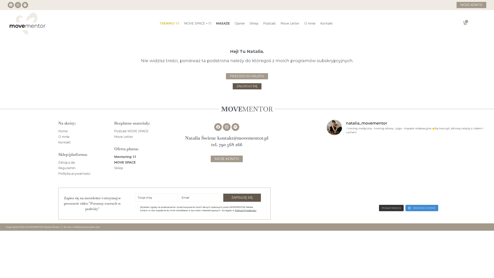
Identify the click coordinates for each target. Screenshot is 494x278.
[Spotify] (25, 5)
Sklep (254, 23)
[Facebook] (11, 5)
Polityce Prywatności (245, 210)
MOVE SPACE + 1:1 (197, 23)
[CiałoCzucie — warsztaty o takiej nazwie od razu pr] (409, 187)
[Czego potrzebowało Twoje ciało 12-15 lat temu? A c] (464, 155)
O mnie (310, 23)
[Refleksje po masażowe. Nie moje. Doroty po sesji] (353, 187)
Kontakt (326, 23)
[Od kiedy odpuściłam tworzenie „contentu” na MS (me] (353, 155)
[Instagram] (18, 5)
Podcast (269, 23)
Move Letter (290, 23)
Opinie (240, 23)
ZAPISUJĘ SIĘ (242, 197)
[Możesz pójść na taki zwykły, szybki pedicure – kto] (409, 155)
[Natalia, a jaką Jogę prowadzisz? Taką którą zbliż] (464, 187)
